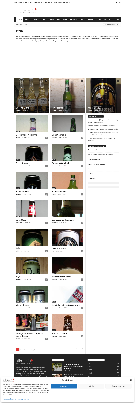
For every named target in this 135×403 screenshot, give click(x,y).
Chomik (18, 338)
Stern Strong (22, 163)
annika (90, 110)
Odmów (91, 386)
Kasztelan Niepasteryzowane (66, 305)
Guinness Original (60, 163)
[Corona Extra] (31, 99)
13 (82, 194)
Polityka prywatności (23, 399)
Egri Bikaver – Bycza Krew (105, 154)
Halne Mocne (22, 191)
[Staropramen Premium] (67, 208)
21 (31, 349)
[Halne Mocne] (32, 180)
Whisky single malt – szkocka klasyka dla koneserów (103, 129)
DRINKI (90, 20)
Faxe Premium (59, 248)
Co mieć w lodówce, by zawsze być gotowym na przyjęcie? (101, 139)
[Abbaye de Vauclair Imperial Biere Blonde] (32, 322)
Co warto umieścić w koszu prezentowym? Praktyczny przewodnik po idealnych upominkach (103, 134)
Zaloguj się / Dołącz (20, 2)
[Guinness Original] (67, 152)
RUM (65, 20)
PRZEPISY (73, 20)
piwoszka (54, 137)
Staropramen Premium (63, 220)
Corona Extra (22, 107)
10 (46, 81)
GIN (58, 20)
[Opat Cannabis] (67, 123)
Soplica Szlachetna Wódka (97, 169)
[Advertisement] (67, 62)
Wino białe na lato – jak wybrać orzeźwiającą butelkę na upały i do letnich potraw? (103, 121)
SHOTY (98, 20)
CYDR (52, 20)
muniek (18, 137)
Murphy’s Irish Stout (61, 276)
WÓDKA (27, 20)
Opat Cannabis (59, 134)
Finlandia (92, 178)
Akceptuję (63, 386)
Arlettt (54, 110)
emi (53, 251)
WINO (45, 20)
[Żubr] (32, 237)
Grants (92, 173)
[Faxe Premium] (67, 237)
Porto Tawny (96, 150)
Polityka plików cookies (9, 399)
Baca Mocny (22, 220)
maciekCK (19, 222)
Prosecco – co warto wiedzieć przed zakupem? (101, 125)
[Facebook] (116, 2)
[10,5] (32, 265)
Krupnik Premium (95, 159)
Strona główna (19, 24)
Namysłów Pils (59, 191)
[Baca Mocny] (32, 208)
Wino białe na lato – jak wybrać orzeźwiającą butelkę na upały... (73, 366)
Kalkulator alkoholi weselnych (59, 2)
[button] (131, 380)
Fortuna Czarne (59, 333)
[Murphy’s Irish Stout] (67, 265)
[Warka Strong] (32, 294)
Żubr (18, 248)
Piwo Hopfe (57, 107)
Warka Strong (22, 305)
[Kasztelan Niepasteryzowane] (67, 294)
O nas (30, 2)
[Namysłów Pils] (67, 180)
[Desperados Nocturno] (32, 123)
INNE (106, 20)
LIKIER (82, 20)
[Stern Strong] (32, 152)
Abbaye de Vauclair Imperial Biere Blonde (29, 334)
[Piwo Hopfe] (67, 99)
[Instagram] (120, 2)
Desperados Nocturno (26, 134)
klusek (18, 110)
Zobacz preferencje (118, 386)
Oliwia (18, 251)
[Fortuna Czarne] (67, 322)
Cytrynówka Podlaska (99, 164)
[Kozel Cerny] (103, 104)
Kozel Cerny (94, 107)
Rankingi (37, 2)
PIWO (20, 20)
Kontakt (44, 2)
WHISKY (37, 20)
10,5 (18, 276)
